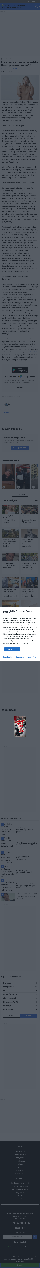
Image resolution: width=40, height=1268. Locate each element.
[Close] (36, 611)
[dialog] (20, 634)
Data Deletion (7, 657)
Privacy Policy (32, 657)
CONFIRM (12, 649)
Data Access (20, 657)
